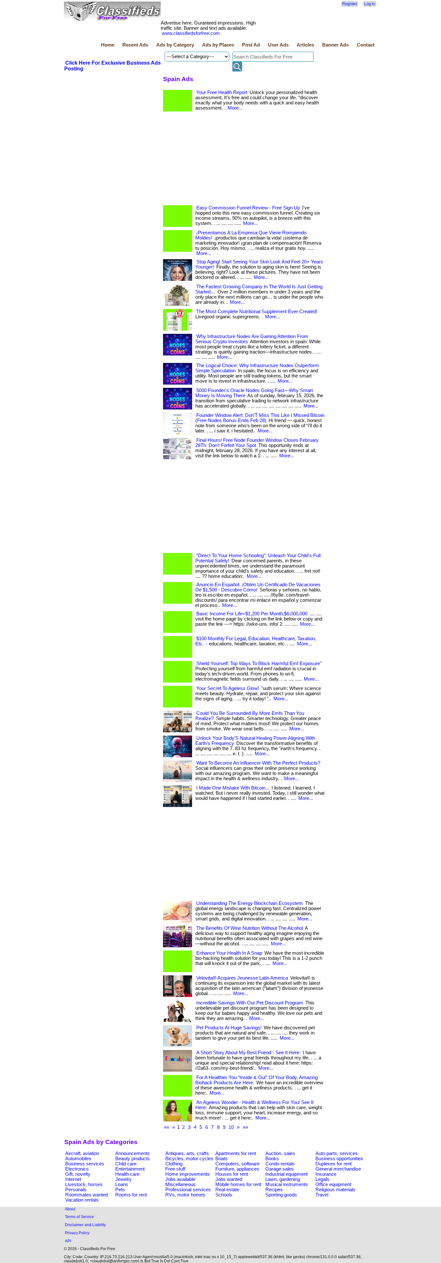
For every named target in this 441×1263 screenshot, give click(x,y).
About (70, 1209)
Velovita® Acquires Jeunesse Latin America (242, 978)
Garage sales (279, 1169)
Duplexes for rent (333, 1163)
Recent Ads (135, 45)
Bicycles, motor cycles (189, 1158)
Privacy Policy (77, 1233)
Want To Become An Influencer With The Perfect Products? (258, 763)
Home (107, 45)
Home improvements (187, 1174)
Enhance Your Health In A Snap (229, 953)
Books (272, 1158)
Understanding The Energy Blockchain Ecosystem (249, 903)
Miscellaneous (180, 1184)
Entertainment (130, 1169)
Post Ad (251, 45)
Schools (223, 1194)
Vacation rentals (82, 1200)
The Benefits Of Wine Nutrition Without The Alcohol (249, 928)
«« (166, 1127)
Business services (84, 1163)
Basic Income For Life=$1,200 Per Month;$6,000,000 (251, 613)
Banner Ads (335, 45)
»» (245, 1127)
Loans (121, 1184)
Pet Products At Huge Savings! (229, 1027)
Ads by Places (218, 45)
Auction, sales (280, 1153)
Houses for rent (231, 1174)
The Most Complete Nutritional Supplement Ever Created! (256, 311)
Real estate (227, 1189)
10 (231, 1127)
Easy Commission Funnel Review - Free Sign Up (248, 207)
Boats (221, 1158)
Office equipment (333, 1184)
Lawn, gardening (282, 1179)
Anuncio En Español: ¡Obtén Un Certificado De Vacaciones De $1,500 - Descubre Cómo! (258, 587)
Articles (305, 45)
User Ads (278, 45)
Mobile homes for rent (238, 1184)
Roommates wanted (86, 1194)
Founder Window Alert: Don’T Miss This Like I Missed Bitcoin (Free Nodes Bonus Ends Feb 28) (259, 418)
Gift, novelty (77, 1174)
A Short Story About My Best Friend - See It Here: (248, 1052)
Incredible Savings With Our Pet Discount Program (249, 1002)
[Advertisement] (112, 120)
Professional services (188, 1189)
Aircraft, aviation (82, 1153)
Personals (76, 1189)
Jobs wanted (228, 1179)
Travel (321, 1194)
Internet (73, 1179)
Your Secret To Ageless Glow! (227, 688)
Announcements (132, 1153)
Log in (369, 4)
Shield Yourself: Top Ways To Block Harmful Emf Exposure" (259, 663)
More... (235, 108)
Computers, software (237, 1163)
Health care (127, 1174)
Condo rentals (280, 1163)
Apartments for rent (235, 1153)
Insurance (325, 1174)
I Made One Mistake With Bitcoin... (232, 788)
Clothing (173, 1163)
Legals (322, 1179)
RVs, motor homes (185, 1194)
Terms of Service (79, 1217)
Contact (365, 45)
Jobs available (180, 1179)
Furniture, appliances (237, 1169)
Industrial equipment (286, 1174)
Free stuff (175, 1169)
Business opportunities (339, 1158)
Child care (126, 1163)
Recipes (274, 1189)
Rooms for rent (131, 1194)
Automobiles (78, 1158)
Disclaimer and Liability (85, 1225)
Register (349, 4)
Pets (120, 1189)
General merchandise (338, 1169)
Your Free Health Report (221, 92)
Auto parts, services (336, 1153)
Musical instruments (286, 1184)
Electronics (77, 1169)
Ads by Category (175, 45)
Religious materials (335, 1189)
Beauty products (132, 1158)
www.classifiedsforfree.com (191, 33)
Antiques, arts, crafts (187, 1153)
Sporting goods (281, 1194)
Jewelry (123, 1179)
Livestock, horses (84, 1184)
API (68, 1241)
